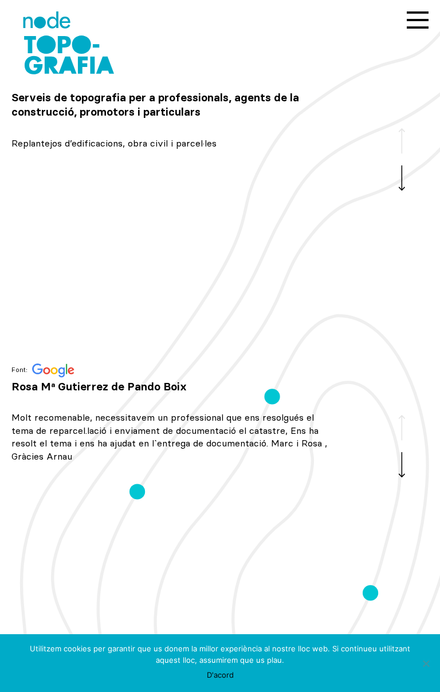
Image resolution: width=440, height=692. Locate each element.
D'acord (220, 674)
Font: (20, 370)
